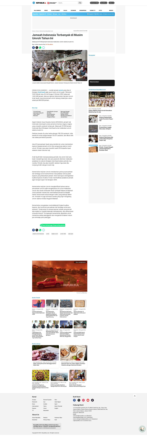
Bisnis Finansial (58, 406)
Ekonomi (73, 10)
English (56, 408)
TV (33, 410)
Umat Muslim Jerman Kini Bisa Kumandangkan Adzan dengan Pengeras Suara (52, 114)
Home (33, 31)
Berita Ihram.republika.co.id (46, 31)
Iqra (44, 401)
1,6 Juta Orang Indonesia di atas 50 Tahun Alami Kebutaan (38, 113)
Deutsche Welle (94, 3)
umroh (60, 90)
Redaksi (45, 417)
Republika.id (103, 3)
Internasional (35, 406)
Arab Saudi (41, 92)
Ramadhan (46, 410)
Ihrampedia (82, 10)
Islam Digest (58, 401)
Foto (100, 10)
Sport (56, 404)
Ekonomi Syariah (47, 399)
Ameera (34, 399)
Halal (65, 10)
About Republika (36, 417)
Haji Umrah (37, 10)
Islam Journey (55, 10)
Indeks (111, 10)
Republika (35, 14)
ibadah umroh (55, 233)
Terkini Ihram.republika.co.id (97, 89)
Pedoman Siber (58, 417)
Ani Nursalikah (49, 44)
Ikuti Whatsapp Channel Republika (54, 225)
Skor (56, 399)
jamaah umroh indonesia (38, 233)
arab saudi (70, 233)
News (46, 10)
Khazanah (34, 401)
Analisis (45, 404)
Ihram (37, 31)
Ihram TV (92, 10)
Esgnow (34, 408)
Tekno (44, 406)
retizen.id (111, 3)
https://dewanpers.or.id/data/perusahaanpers (44, 428)
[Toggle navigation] (33, 3)
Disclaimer (34, 419)
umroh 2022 (63, 233)
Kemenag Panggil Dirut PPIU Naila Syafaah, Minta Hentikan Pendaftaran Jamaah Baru (66, 114)
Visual (44, 408)
